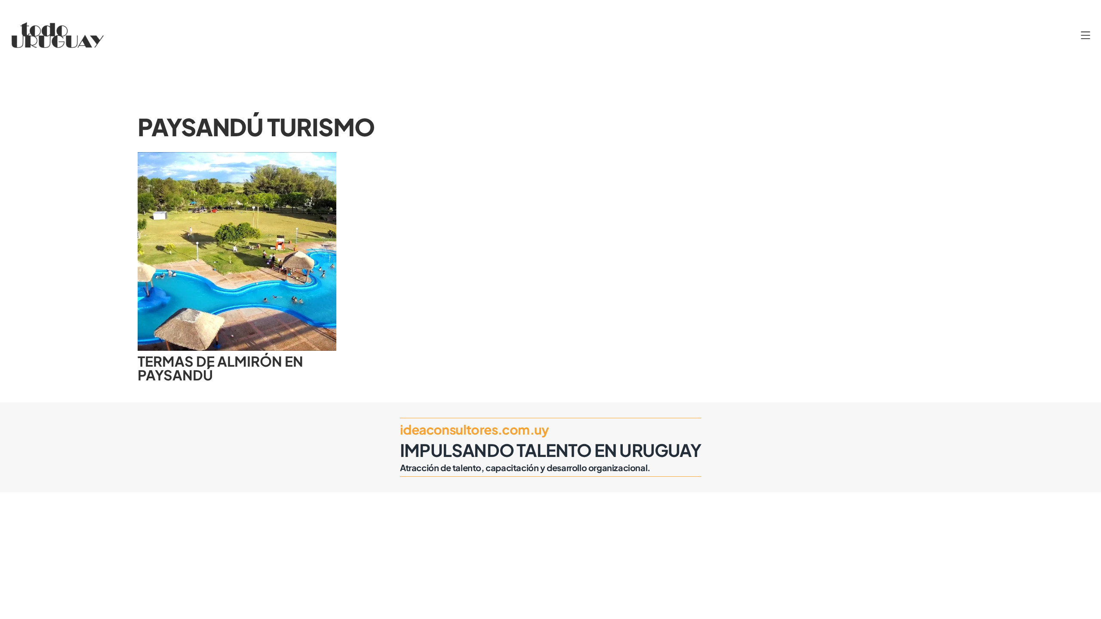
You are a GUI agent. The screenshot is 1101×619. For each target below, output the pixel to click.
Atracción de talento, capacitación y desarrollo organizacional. (525, 467)
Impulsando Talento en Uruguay (550, 450)
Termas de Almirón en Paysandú (220, 368)
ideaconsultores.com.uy (474, 429)
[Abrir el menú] (1085, 35)
